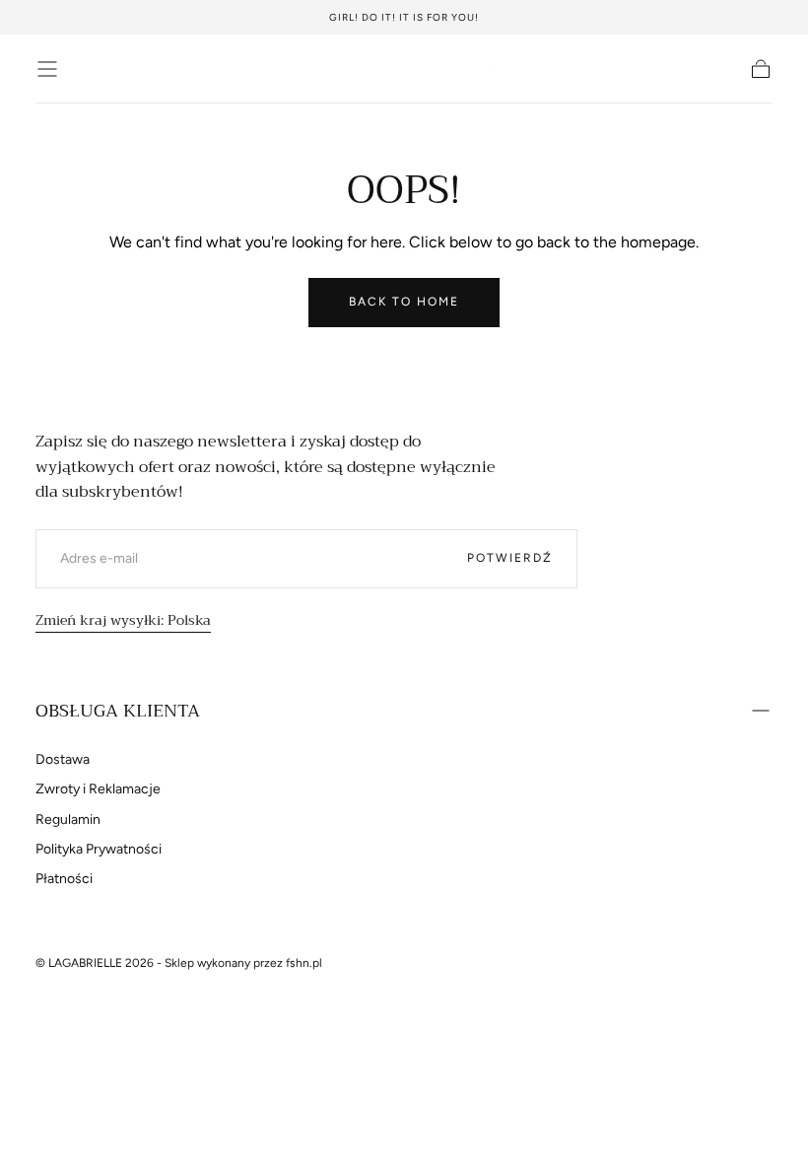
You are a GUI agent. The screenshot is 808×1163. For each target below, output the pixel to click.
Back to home (404, 301)
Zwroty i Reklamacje (98, 789)
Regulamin (68, 819)
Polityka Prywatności (98, 849)
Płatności (64, 878)
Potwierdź (510, 558)
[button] (47, 69)
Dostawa (62, 759)
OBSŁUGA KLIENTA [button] (117, 710)
